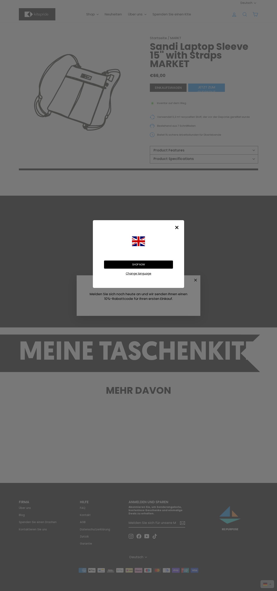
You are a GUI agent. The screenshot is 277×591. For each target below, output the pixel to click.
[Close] (177, 227)
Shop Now (138, 264)
